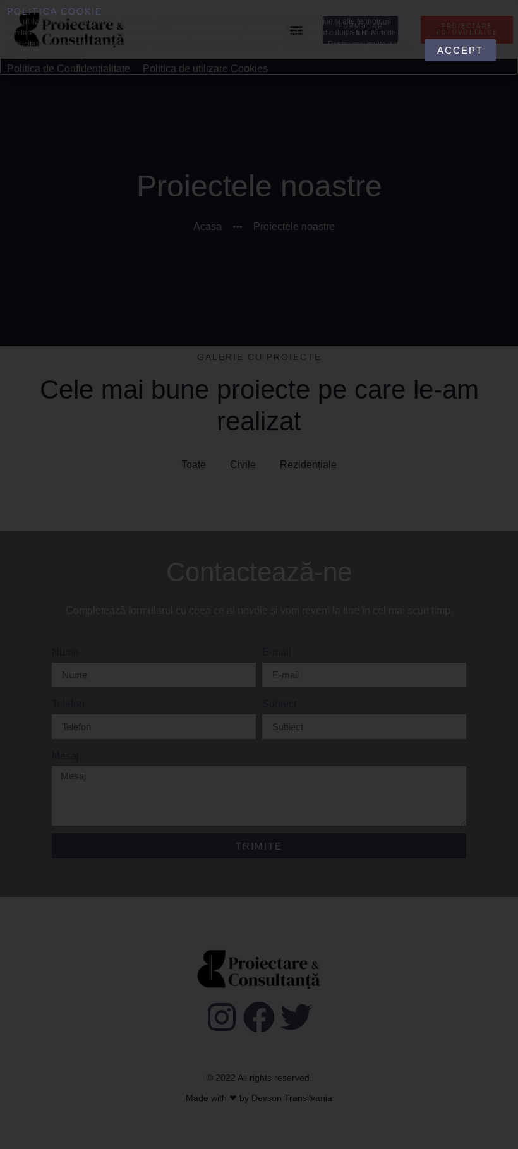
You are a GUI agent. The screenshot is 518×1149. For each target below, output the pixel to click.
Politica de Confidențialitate (68, 68)
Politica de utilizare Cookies (205, 68)
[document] (259, 574)
